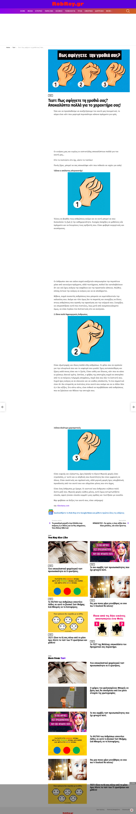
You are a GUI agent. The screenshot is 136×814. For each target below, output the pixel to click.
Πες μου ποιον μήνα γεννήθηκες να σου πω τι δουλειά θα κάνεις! (108, 604)
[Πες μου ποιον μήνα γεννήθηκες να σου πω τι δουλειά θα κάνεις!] (110, 587)
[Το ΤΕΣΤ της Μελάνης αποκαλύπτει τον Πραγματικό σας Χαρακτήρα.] (110, 625)
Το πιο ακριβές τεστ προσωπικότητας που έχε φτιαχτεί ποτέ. (109, 568)
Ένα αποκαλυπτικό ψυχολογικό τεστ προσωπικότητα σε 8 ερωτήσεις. (65, 570)
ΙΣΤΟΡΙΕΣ (38, 11)
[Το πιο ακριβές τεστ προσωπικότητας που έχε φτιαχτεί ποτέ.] (110, 551)
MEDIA (30, 11)
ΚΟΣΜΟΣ (59, 11)
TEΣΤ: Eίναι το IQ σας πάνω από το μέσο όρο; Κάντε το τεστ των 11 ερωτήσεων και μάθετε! (67, 640)
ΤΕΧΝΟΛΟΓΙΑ (70, 11)
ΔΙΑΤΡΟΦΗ (99, 11)
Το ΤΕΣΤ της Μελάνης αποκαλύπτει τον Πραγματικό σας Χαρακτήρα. (108, 645)
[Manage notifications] (131, 810)
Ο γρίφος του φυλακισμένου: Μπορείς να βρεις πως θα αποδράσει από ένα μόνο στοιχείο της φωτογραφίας (109, 690)
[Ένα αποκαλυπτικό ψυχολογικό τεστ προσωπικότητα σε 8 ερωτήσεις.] (68, 552)
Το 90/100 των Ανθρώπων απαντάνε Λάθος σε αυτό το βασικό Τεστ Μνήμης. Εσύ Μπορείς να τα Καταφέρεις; (66, 604)
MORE (108, 11)
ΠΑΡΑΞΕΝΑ (49, 11)
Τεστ (50, 566)
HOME (22, 11)
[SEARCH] (128, 11)
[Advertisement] (68, 29)
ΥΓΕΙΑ (80, 11)
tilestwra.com (63, 506)
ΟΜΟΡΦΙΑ (89, 11)
